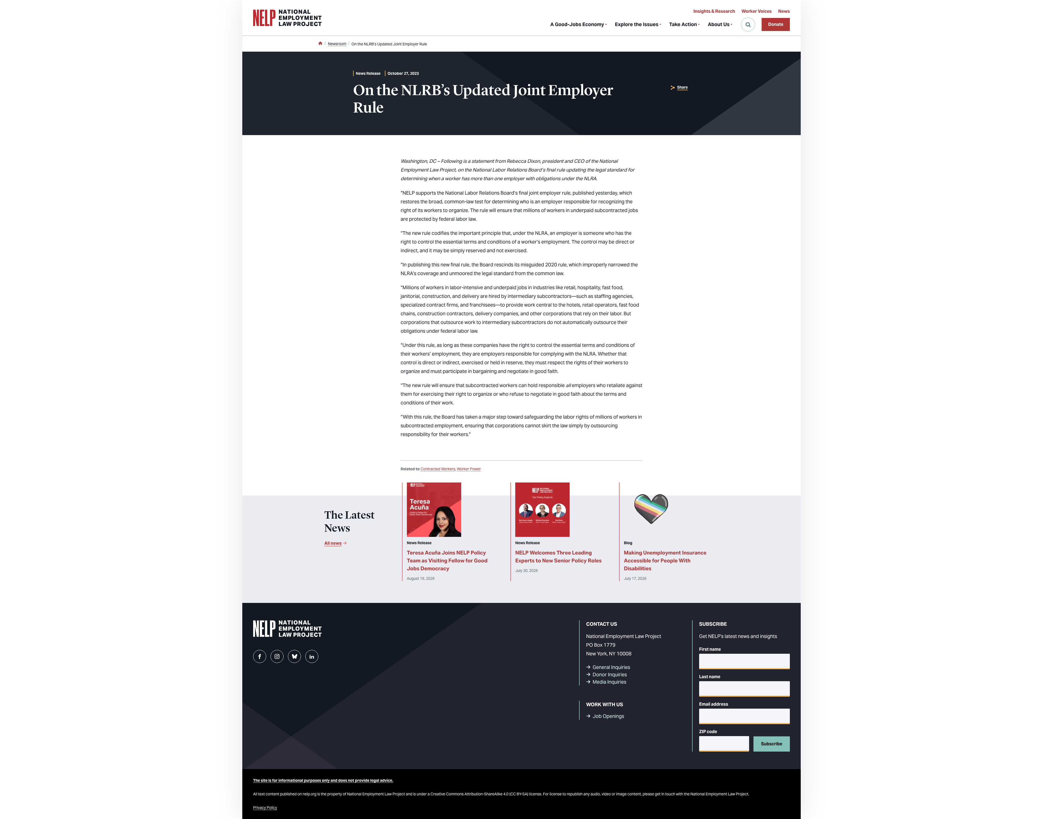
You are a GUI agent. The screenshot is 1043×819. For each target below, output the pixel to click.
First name (710, 649)
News (784, 11)
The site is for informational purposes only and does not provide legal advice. (323, 780)
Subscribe (771, 744)
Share (682, 87)
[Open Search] (748, 24)
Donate (775, 24)
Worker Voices (757, 11)
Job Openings (608, 716)
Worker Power (469, 468)
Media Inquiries (609, 682)
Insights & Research (714, 11)
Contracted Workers (437, 468)
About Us (719, 24)
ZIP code (708, 731)
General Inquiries (611, 667)
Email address (713, 704)
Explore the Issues (636, 24)
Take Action (683, 24)
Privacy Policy (265, 807)
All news (333, 543)
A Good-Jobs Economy (577, 24)
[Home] (320, 43)
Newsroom (337, 43)
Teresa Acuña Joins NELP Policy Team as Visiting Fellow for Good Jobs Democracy (447, 560)
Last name (709, 677)
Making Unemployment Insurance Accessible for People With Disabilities (665, 560)
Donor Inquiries (610, 674)
